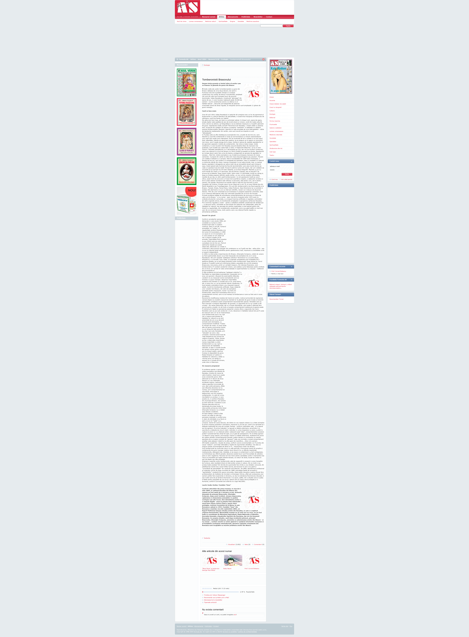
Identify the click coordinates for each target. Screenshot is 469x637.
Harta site (284, 626)
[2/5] (205, 588)
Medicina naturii (210, 21)
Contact (269, 17)
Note (247, 544)
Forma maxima (275, 121)
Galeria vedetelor (276, 128)
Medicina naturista (276, 134)
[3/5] (207, 588)
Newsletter (258, 17)
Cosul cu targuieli (276, 107)
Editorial (272, 117)
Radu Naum (227, 568)
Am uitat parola (286, 179)
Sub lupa (273, 152)
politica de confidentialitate (247, 631)
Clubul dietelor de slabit (278, 104)
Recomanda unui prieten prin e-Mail (216, 597)
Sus (291, 626)
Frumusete (273, 124)
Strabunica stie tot (276, 148)
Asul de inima (181, 21)
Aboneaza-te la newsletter (213, 600)
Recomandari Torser (277, 299)
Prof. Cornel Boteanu (252, 568)
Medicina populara (252, 21)
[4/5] (209, 588)
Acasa (272, 97)
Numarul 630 (213, 59)
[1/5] (203, 588)
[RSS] (263, 59)
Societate (273, 138)
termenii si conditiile (230, 631)
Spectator (273, 141)
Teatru (272, 155)
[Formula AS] (187, 7)
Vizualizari (234, 544)
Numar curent (181, 626)
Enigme (232, 21)
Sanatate (241, 21)
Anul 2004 (202, 59)
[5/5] (211, 588)
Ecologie (224, 59)
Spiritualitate (223, 21)
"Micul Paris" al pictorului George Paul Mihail (210, 569)
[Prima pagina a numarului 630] (281, 76)
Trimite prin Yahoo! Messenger (214, 595)
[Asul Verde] (186, 83)
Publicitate (245, 17)
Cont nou (275, 179)
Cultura (272, 110)
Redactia (207, 538)
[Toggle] (292, 161)
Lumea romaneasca (196, 21)
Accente (272, 100)
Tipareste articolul (210, 602)
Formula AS (183, 59)
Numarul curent (208, 17)
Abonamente (233, 17)
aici (235, 614)
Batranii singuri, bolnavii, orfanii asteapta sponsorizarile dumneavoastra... (281, 286)
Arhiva (221, 17)
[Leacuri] (186, 113)
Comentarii (259, 544)
